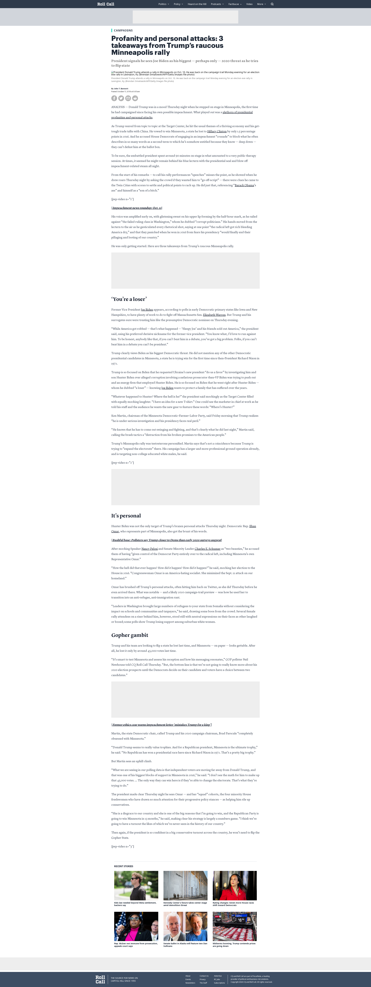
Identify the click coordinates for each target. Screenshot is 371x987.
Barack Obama (244, 185)
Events (188, 979)
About (188, 976)
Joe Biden (147, 309)
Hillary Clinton (217, 131)
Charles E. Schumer (208, 549)
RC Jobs (217, 979)
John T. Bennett (121, 89)
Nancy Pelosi (149, 549)
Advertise (218, 976)
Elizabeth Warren (214, 315)
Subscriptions (219, 983)
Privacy (202, 979)
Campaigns (123, 30)
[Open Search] (272, 4)
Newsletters (190, 983)
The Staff (203, 983)
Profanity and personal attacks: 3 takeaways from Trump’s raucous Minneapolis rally (167, 45)
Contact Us (204, 976)
